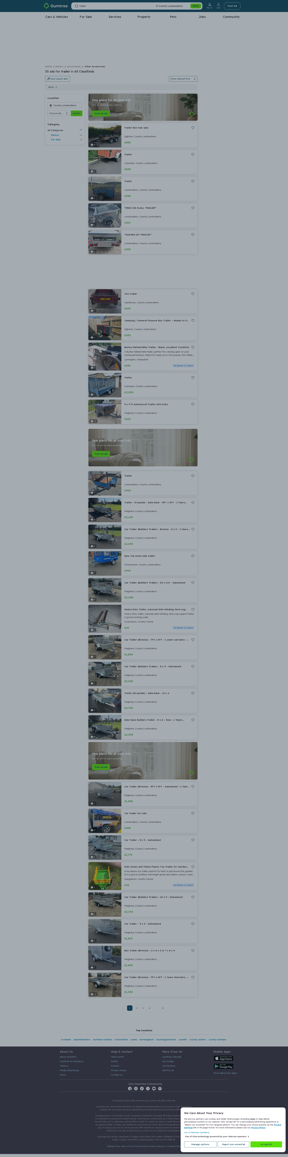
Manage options (200, 1144)
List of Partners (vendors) (196, 1132)
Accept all (266, 1144)
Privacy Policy (258, 1127)
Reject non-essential (233, 1144)
